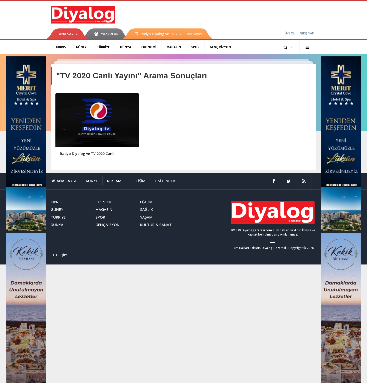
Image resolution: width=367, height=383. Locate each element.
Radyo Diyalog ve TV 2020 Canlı (87, 153)
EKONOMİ (148, 47)
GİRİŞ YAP (307, 33)
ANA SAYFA (68, 33)
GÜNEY (81, 47)
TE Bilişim (59, 254)
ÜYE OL (290, 33)
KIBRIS (61, 47)
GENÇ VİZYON (220, 47)
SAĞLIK (146, 209)
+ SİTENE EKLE (167, 180)
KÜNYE (92, 180)
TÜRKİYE (103, 47)
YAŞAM (146, 217)
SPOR (195, 47)
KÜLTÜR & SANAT (156, 224)
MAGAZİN (174, 47)
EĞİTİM (146, 201)
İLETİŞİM (138, 180)
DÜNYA (125, 47)
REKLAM (114, 180)
